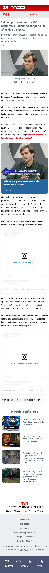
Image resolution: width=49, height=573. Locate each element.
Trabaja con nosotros (24, 536)
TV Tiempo (24, 528)
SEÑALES (35, 14)
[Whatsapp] (15, 82)
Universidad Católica (11, 399)
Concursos (24, 523)
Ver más (8, 190)
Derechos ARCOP (24, 541)
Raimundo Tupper (32, 399)
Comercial (24, 519)
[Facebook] (21, 82)
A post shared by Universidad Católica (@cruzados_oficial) (25, 289)
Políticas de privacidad (24, 532)
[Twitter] (27, 82)
